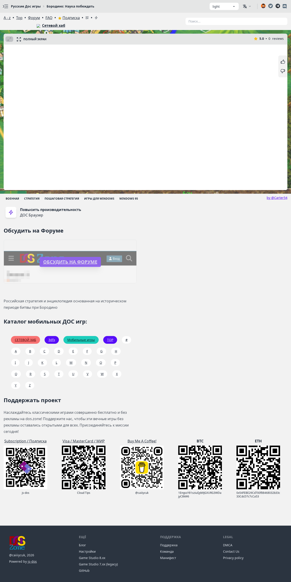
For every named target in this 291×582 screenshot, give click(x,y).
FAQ (49, 17)
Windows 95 (128, 199)
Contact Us (231, 551)
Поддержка (169, 545)
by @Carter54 (277, 198)
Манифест (168, 558)
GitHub (84, 570)
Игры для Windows (99, 199)
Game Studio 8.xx (92, 558)
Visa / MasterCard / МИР (84, 441)
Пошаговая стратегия (62, 199)
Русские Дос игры (26, 6)
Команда (167, 551)
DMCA (227, 545)
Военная (12, 199)
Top (19, 17)
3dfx (51, 340)
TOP (110, 340)
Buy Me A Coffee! (142, 441)
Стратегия (32, 199)
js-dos (32, 561)
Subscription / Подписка (25, 441)
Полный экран (34, 39)
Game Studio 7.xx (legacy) (98, 564)
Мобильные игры (81, 340)
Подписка (71, 17)
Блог (82, 545)
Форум (34, 17)
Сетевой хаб (53, 25)
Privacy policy (233, 558)
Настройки (87, 551)
